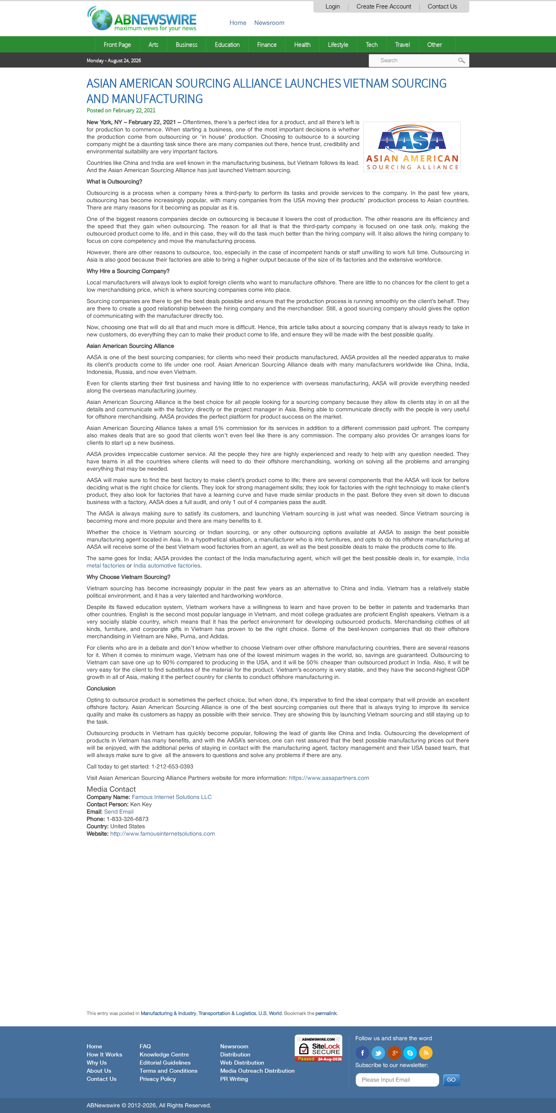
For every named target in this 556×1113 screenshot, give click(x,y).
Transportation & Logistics (227, 1013)
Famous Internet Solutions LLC (172, 797)
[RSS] (426, 1053)
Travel (402, 44)
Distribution (235, 1055)
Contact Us (442, 7)
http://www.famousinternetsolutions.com (162, 833)
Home (238, 22)
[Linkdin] (394, 1053)
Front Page (117, 44)
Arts (153, 44)
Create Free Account (384, 7)
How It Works (104, 1055)
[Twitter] (378, 1053)
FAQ (145, 1047)
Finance (267, 44)
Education (227, 44)
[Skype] (410, 1053)
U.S (262, 1013)
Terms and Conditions (168, 1071)
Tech (372, 44)
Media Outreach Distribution (257, 1071)
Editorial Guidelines (165, 1063)
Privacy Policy (158, 1079)
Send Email (119, 811)
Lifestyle (338, 44)
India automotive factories (167, 565)
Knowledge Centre (164, 1055)
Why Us (97, 1063)
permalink (326, 1013)
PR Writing (234, 1079)
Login (333, 7)
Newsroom (269, 22)
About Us (99, 1071)
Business (186, 44)
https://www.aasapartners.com (329, 778)
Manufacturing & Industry (168, 1013)
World (275, 1013)
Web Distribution (242, 1063)
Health (302, 44)
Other (434, 44)
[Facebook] (362, 1053)
